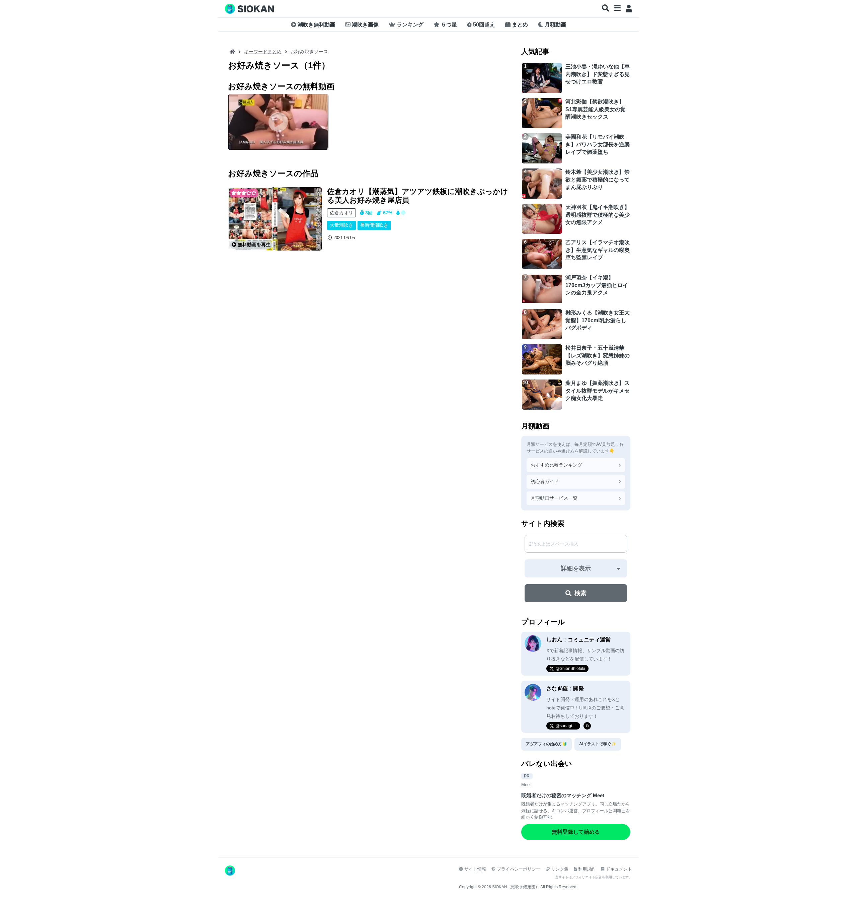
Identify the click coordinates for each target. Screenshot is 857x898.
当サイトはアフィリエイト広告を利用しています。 (593, 877)
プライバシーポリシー (518, 869)
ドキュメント (619, 869)
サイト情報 (475, 869)
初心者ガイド (545, 481)
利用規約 (587, 869)
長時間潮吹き (374, 225)
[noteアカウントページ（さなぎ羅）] (587, 726)
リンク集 (559, 869)
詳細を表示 (576, 568)
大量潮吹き (341, 225)
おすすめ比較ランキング (556, 465)
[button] (605, 8)
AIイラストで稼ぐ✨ (597, 744)
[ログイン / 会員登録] (629, 8)
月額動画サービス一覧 (554, 498)
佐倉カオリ (341, 212)
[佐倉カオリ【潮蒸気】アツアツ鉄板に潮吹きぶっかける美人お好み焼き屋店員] (275, 219)
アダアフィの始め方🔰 (546, 744)
